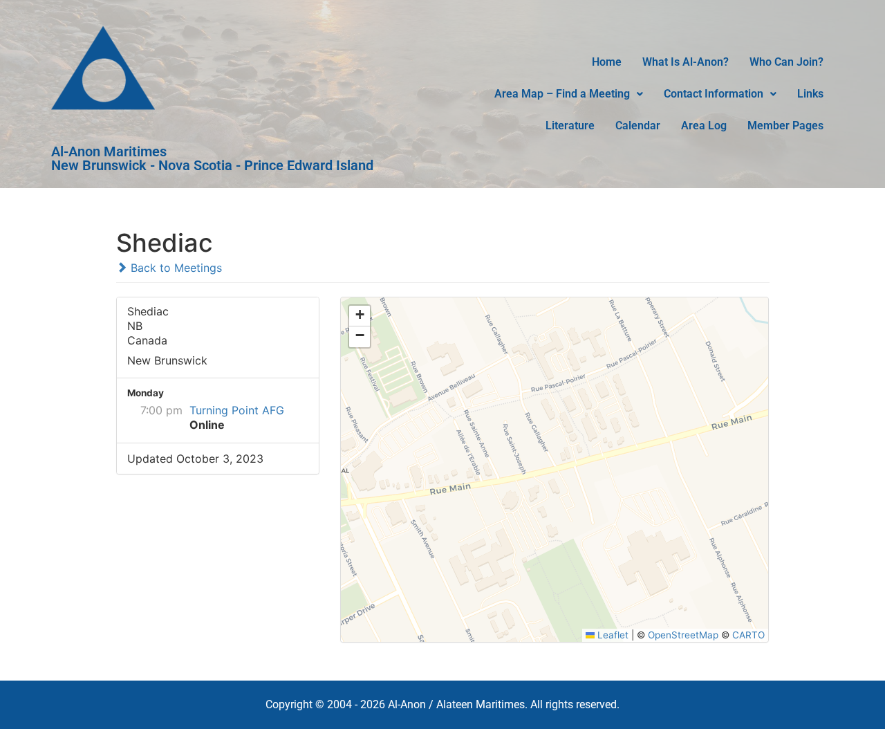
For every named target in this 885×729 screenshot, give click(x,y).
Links (810, 93)
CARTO (748, 634)
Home (607, 61)
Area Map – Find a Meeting (562, 93)
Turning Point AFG (236, 410)
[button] (568, 94)
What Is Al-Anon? (685, 61)
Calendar (637, 125)
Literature (570, 125)
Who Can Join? (786, 61)
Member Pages (785, 125)
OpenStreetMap (683, 634)
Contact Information (713, 93)
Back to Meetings (174, 268)
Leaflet (611, 634)
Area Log (704, 125)
